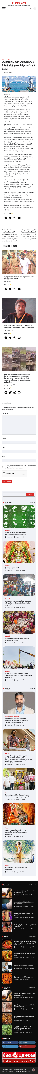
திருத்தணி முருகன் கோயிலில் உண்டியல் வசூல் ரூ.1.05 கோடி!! (17, 639)
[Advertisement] (19, 32)
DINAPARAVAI (19, 2)
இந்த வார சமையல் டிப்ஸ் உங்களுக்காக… (24, 977)
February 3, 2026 (29, 947)
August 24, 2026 (20, 537)
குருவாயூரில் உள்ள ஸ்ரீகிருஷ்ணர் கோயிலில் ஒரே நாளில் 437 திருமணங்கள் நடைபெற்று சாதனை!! (18, 603)
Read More (32, 885)
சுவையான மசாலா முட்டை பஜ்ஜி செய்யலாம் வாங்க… (24, 954)
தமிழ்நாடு (9, 59)
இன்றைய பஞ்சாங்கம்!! (12, 568)
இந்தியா (4, 59)
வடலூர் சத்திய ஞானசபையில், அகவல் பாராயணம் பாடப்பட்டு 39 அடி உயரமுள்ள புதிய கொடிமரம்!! (18, 675)
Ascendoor (11, 1071)
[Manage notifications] (33, 1069)
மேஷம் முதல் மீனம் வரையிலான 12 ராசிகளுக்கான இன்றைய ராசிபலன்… (16, 533)
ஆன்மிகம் (7, 530)
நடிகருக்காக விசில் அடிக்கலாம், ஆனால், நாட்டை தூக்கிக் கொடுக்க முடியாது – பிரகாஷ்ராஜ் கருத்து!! (19, 326)
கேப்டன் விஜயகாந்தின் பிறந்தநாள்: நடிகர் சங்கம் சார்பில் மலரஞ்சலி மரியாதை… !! (17, 796)
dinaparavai (10, 537)
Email (4, 447)
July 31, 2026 (28, 1020)
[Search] (34, 8)
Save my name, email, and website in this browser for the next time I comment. (20, 467)
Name (4, 438)
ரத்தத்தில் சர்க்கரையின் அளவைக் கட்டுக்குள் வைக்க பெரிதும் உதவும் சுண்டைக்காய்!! (22, 1028)
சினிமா (11, 716)
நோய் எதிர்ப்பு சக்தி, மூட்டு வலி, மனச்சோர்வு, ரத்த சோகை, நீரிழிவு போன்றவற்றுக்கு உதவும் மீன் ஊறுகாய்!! (25, 943)
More (32, 502)
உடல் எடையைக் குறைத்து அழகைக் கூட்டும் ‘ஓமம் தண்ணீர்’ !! (24, 891)
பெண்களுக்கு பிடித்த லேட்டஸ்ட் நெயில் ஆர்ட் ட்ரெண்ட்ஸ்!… (25, 925)
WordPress (27, 1071)
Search (30, 494)
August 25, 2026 (20, 725)
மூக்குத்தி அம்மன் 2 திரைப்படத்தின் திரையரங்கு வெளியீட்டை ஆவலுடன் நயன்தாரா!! (16, 832)
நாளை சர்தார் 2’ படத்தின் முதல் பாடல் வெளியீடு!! (16, 868)
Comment (5, 413)
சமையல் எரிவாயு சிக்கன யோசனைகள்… (24, 965)
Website (4, 457)
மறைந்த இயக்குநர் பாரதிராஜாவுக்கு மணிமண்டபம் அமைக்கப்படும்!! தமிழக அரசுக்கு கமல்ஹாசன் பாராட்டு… (16, 720)
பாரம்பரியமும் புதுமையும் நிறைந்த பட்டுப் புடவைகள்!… (23, 914)
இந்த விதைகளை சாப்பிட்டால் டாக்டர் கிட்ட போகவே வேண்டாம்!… (24, 1005)
